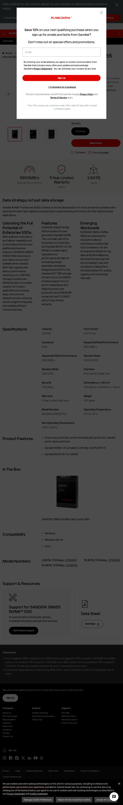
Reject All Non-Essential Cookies (74, 799)
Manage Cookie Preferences (38, 799)
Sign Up (62, 78)
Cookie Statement (39, 793)
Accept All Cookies (105, 799)
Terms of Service (58, 97)
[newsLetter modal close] (101, 13)
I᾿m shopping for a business (62, 87)
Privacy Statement (15, 793)
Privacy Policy (87, 94)
